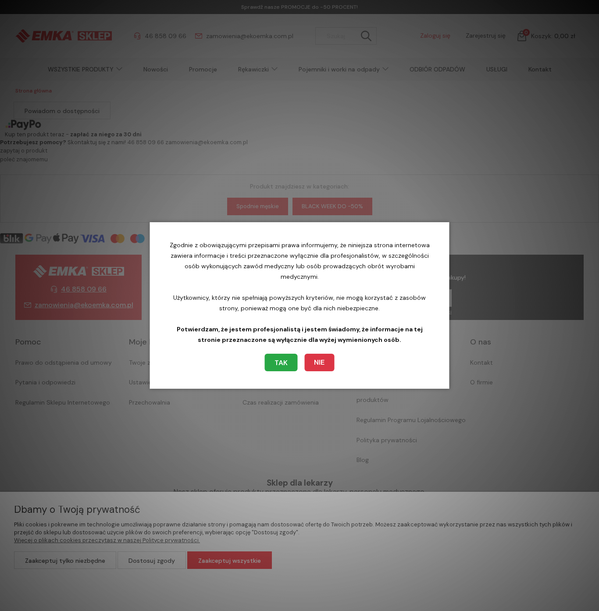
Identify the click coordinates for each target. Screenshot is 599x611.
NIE (319, 362)
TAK (281, 362)
